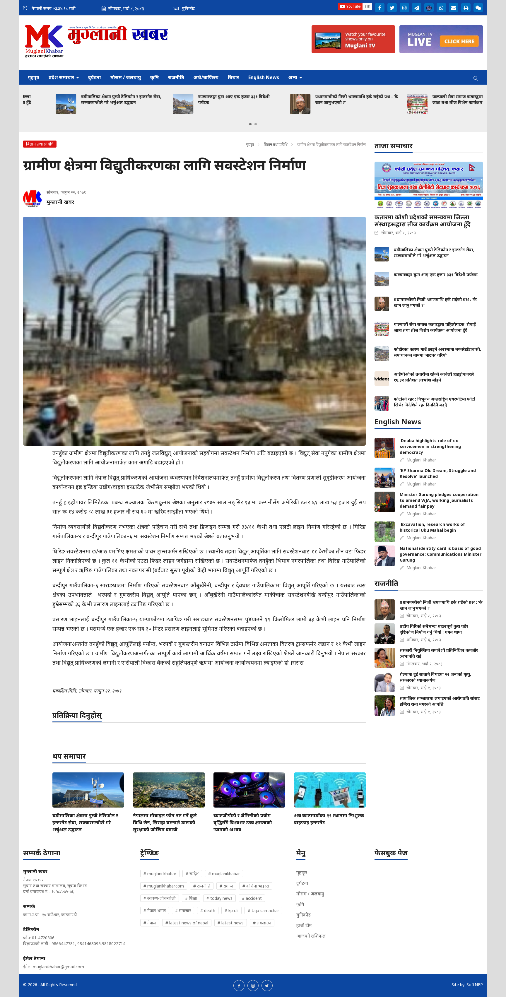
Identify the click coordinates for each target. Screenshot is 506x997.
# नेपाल (149, 923)
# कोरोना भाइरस (255, 886)
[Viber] (429, 7)
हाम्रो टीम (304, 925)
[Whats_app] (441, 7)
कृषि (154, 77)
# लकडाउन (262, 923)
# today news (219, 898)
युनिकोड (303, 915)
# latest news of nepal (186, 923)
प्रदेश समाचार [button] (62, 77)
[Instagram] (404, 7)
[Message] (416, 7)
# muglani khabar (159, 873)
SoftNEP (474, 984)
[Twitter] (392, 7)
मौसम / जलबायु (125, 77)
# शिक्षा (191, 898)
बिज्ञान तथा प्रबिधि (276, 144)
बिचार (233, 77)
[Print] (466, 7)
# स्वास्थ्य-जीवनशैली (159, 898)
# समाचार (183, 910)
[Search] (476, 77)
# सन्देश (192, 873)
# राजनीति (201, 886)
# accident (252, 898)
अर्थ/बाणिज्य (206, 77)
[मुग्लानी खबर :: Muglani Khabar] (96, 42)
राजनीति (176, 77)
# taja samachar (263, 910)
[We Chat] (478, 7)
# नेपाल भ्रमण (154, 910)
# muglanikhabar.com (163, 886)
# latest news (231, 923)
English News (263, 77)
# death (207, 910)
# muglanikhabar (224, 873)
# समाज (226, 886)
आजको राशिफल (311, 936)
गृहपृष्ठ (33, 77)
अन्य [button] (293, 77)
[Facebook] (379, 7)
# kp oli (231, 910)
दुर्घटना (94, 77)
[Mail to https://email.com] (453, 7)
